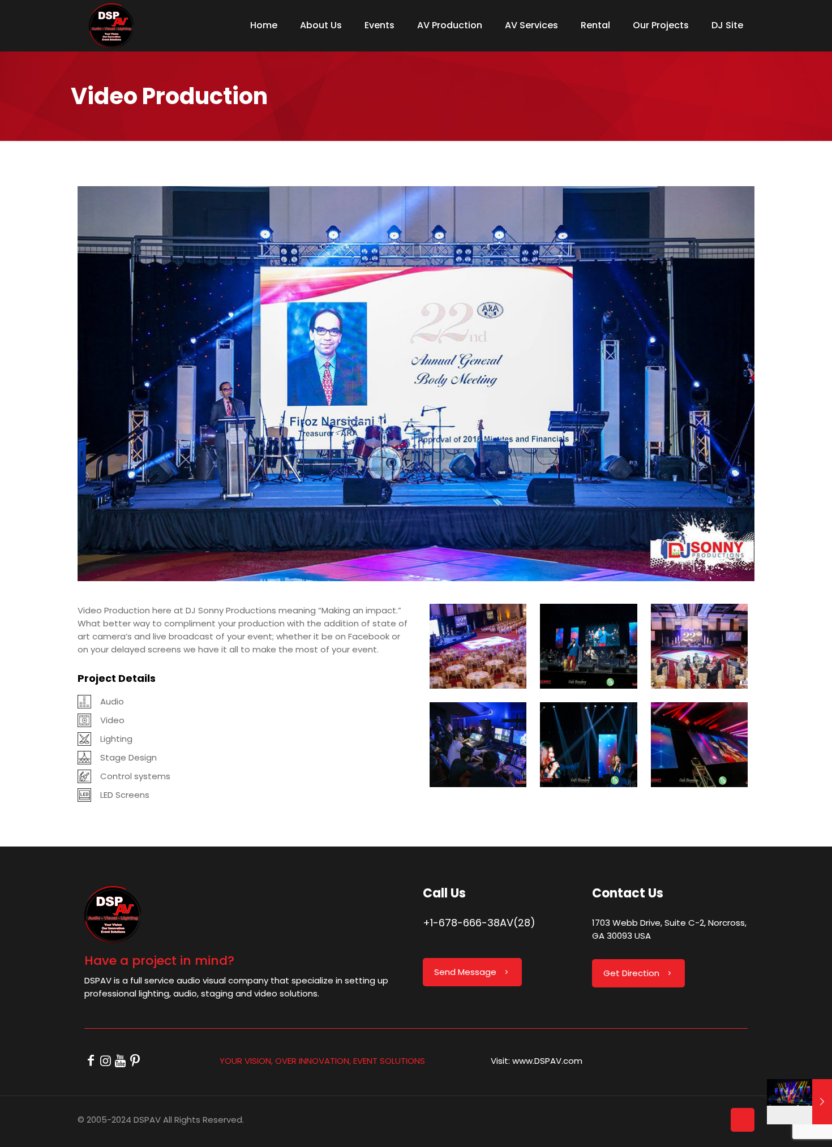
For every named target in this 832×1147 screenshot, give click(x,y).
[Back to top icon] (742, 1120)
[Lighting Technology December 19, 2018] (799, 1101)
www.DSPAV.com (547, 1061)
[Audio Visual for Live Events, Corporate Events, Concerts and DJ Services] (111, 25)
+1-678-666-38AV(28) (479, 923)
